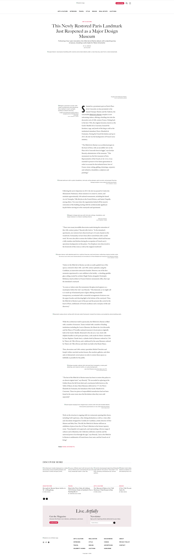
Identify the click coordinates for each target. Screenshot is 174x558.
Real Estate (93, 538)
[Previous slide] (44, 499)
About (121, 538)
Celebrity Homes (79, 548)
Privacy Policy (124, 542)
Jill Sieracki (88, 45)
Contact (122, 545)
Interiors (76, 542)
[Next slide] (47, 499)
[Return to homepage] (52, 538)
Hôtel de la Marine (96, 114)
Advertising (108, 545)
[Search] (127, 3)
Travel (75, 545)
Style (91, 542)
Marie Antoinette (68, 446)
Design (91, 545)
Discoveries (108, 538)
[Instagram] (43, 542)
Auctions (92, 548)
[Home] (87, 4)
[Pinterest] (48, 542)
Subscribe (119, 3)
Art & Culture (78, 538)
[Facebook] (46, 542)
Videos (106, 542)
